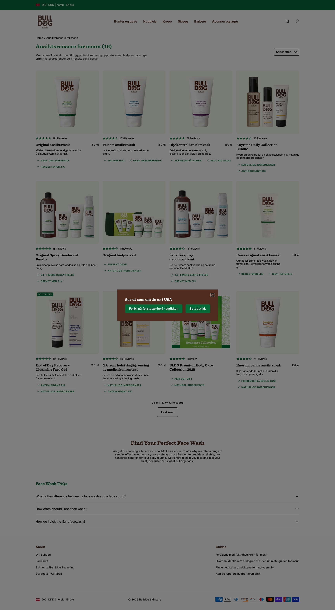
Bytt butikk (198, 308)
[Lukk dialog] (212, 294)
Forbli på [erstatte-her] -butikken (153, 308)
